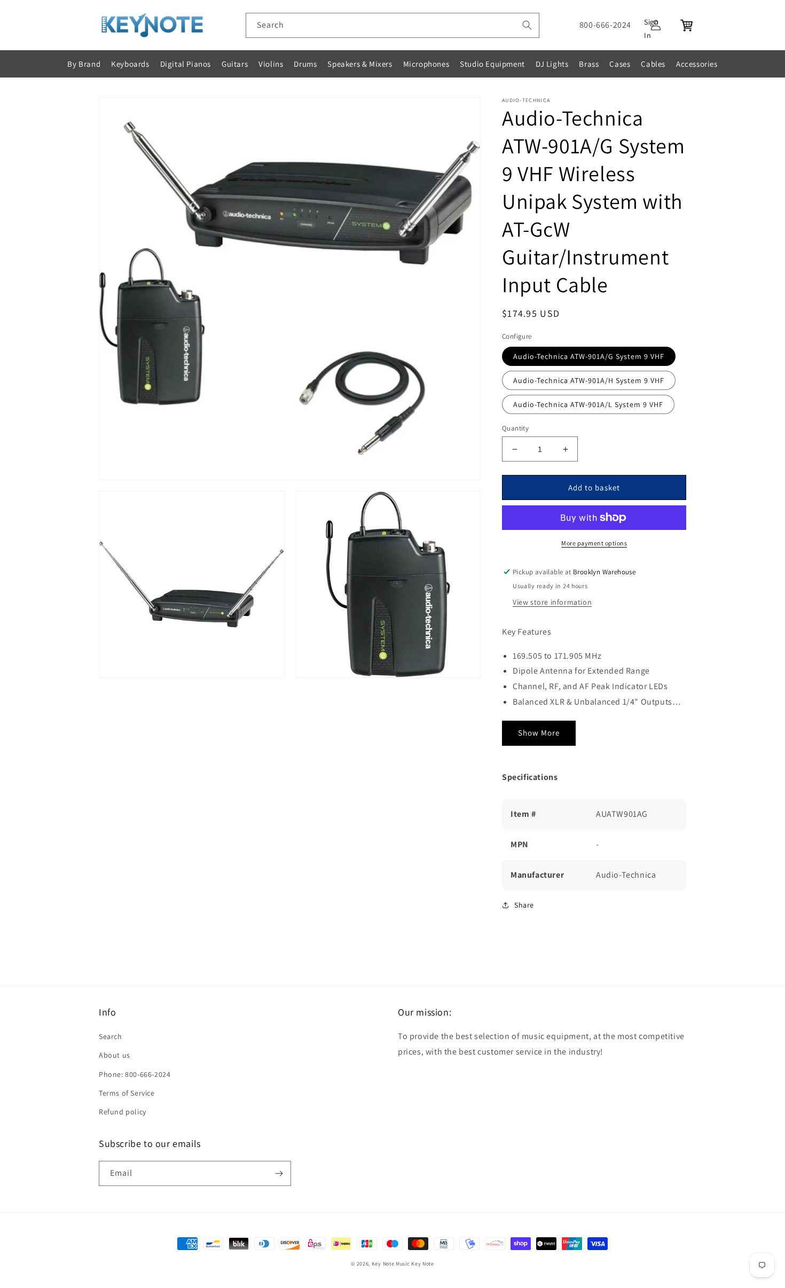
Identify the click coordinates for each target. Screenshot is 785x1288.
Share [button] (524, 905)
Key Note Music (391, 1263)
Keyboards (130, 64)
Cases (619, 64)
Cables (653, 64)
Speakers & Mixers (359, 64)
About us (114, 1055)
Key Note (422, 1263)
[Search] (527, 25)
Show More (539, 733)
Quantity (515, 428)
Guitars (235, 64)
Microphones (426, 64)
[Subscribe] (279, 1173)
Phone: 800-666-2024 (134, 1074)
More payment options (594, 543)
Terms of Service (127, 1093)
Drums (305, 64)
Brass (589, 64)
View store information (552, 602)
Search (110, 1036)
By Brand (83, 64)
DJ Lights (552, 64)
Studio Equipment (492, 64)
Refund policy (122, 1112)
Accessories (697, 64)
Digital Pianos (185, 64)
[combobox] (392, 25)
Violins (270, 64)
